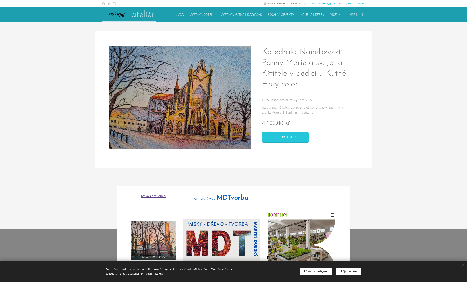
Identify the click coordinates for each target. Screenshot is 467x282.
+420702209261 (356, 3)
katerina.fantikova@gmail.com (324, 3)
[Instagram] (114, 4)
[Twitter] (109, 4)
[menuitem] (181, 14)
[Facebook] (103, 4)
